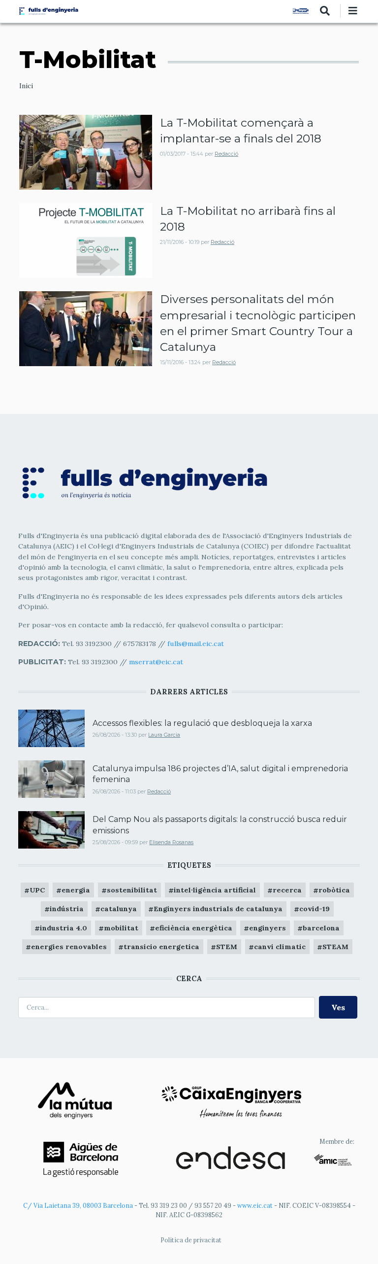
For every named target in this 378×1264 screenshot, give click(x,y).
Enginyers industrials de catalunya (218, 908)
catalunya (118, 908)
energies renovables (69, 946)
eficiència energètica (193, 927)
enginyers (267, 927)
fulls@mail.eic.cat (196, 643)
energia (76, 890)
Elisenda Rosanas (171, 842)
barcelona (321, 927)
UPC (37, 890)
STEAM (335, 946)
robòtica (334, 890)
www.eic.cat (255, 1205)
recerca (287, 890)
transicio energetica (161, 946)
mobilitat (121, 927)
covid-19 (314, 908)
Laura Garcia (164, 735)
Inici (26, 85)
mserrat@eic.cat (156, 661)
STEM (226, 946)
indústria (67, 908)
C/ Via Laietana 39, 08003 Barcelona (78, 1205)
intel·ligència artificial (215, 890)
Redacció (226, 154)
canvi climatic (280, 946)
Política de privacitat (190, 1240)
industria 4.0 (63, 927)
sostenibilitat (132, 890)
